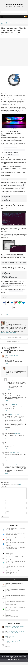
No (12, 659)
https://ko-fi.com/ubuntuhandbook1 (8, 332)
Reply (6, 363)
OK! (9, 659)
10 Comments (19, 35)
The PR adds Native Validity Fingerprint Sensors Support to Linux (14, 571)
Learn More (17, 659)
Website (7, 511)
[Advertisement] (14, 52)
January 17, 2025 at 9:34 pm (14, 404)
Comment (3, 486)
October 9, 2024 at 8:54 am (13, 367)
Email (6, 506)
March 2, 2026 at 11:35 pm (13, 464)
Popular (14, 579)
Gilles (6, 355)
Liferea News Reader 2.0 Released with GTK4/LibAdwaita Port (14, 557)
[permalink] (26, 314)
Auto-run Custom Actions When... (14, 337)
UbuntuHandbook (14, 4)
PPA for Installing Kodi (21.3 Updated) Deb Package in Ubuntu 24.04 (14, 627)
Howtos (3, 314)
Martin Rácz (7, 645)
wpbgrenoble (7, 640)
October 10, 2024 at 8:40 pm (18, 378)
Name (6, 501)
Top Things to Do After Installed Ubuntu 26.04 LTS (15, 583)
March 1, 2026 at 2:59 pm (14, 452)
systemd (15, 314)
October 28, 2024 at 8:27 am (16, 393)
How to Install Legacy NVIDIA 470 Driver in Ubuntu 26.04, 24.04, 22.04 (15, 640)
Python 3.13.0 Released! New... (13, 341)
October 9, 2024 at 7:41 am (13, 355)
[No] (26, 658)
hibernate (8, 314)
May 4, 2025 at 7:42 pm (18, 433)
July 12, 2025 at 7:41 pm (12, 442)
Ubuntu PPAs (11, 636)
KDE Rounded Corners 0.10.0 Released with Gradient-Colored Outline (15, 533)
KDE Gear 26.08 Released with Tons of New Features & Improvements (15, 548)
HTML (20, 484)
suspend (12, 314)
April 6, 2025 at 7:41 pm (14, 414)
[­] (14, 0)
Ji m (6, 626)
